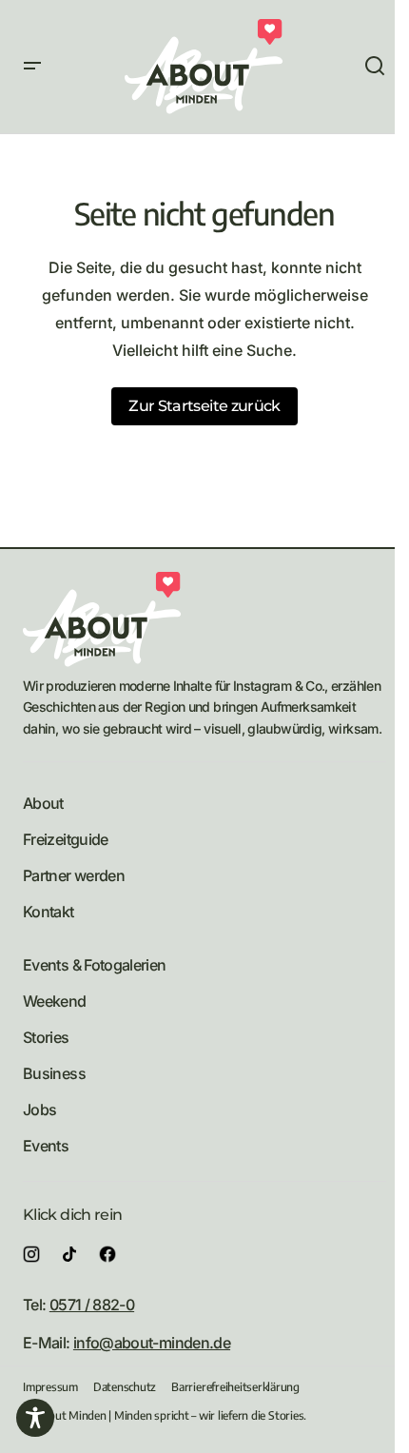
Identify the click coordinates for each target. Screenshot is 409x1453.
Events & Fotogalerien (94, 964)
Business (54, 1073)
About (43, 803)
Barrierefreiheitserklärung (235, 1387)
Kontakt (48, 911)
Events (45, 1145)
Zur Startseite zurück (204, 406)
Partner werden (74, 875)
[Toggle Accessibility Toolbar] (35, 1418)
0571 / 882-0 (91, 1304)
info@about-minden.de (151, 1342)
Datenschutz (124, 1387)
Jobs (39, 1109)
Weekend (55, 1001)
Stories (46, 1037)
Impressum (50, 1387)
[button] (32, 66)
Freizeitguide (65, 839)
